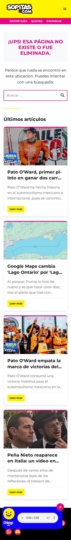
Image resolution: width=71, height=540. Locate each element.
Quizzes (36, 21)
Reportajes (18, 21)
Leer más (16, 209)
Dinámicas (53, 21)
